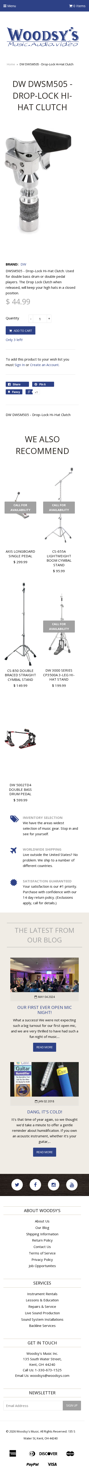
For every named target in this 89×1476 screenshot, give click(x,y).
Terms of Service (42, 1253)
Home (11, 64)
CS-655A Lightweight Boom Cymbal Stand (59, 558)
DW (23, 264)
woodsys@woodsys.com (49, 1375)
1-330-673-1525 (48, 1370)
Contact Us (42, 1246)
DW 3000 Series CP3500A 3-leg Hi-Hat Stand (59, 675)
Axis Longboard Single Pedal (20, 553)
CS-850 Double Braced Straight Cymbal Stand (20, 675)
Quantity (12, 318)
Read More (45, 1047)
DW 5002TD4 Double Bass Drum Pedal (20, 789)
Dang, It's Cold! (44, 1112)
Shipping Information (42, 1234)
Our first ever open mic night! (44, 1009)
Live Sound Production (42, 1313)
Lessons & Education (42, 1300)
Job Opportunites (42, 1265)
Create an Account (44, 364)
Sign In (20, 364)
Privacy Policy (42, 1259)
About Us (42, 1221)
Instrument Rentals (42, 1293)
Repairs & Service (42, 1306)
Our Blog (42, 1227)
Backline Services (42, 1325)
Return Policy (42, 1240)
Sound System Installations (42, 1319)
